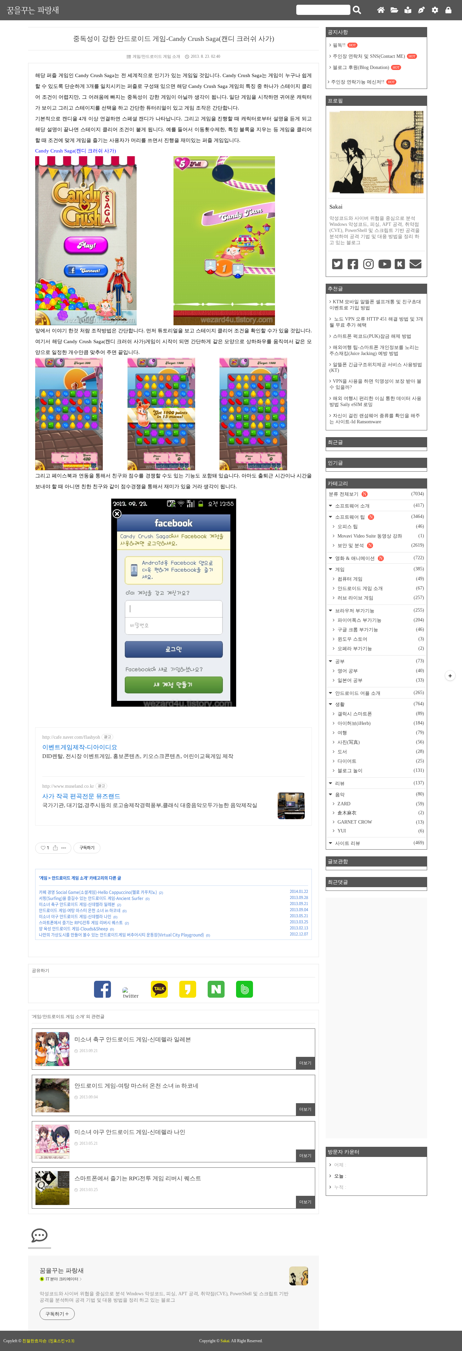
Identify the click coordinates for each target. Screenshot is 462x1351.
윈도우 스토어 (380, 639)
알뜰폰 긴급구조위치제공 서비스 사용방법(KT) (375, 367)
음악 (379, 794)
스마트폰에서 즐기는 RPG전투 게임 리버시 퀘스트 (81, 923)
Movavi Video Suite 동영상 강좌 (380, 536)
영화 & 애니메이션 (379, 558)
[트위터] (130, 993)
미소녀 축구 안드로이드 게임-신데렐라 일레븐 (77, 904)
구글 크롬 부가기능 (380, 629)
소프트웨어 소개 (379, 505)
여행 (380, 732)
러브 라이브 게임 (380, 597)
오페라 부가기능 (380, 648)
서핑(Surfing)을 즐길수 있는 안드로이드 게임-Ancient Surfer (91, 898)
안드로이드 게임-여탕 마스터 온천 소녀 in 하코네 (79, 910)
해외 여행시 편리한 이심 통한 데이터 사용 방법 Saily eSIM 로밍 (375, 401)
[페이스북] (102, 990)
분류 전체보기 (376, 494)
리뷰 (379, 783)
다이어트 (380, 761)
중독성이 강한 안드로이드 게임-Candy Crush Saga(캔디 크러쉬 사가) (173, 38)
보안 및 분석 (380, 545)
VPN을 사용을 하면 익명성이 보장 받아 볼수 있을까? (375, 384)
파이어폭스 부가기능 (380, 620)
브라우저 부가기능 (379, 610)
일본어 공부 (380, 680)
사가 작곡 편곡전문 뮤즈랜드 (81, 796)
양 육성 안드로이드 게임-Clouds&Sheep (73, 929)
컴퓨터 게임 (380, 579)
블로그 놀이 (380, 770)
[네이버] (216, 990)
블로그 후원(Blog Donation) (366, 67)
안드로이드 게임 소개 (69, 878)
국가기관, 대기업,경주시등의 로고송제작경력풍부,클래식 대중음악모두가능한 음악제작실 (149, 805)
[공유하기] (55, 848)
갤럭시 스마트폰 (380, 713)
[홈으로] (381, 10)
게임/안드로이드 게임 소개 (156, 56)
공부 (379, 661)
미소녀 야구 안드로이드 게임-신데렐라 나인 (75, 917)
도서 (380, 751)
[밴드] (244, 990)
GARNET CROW (380, 822)
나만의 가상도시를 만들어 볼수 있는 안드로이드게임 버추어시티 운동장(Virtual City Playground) (121, 935)
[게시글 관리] (64, 848)
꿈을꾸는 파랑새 (33, 10)
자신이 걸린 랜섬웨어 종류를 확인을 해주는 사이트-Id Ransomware (374, 418)
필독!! (344, 45)
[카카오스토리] (187, 990)
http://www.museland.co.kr (68, 786)
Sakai (225, 1340)
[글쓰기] (421, 10)
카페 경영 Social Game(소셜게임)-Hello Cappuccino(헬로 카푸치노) (98, 892)
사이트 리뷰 (379, 843)
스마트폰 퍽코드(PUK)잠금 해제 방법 (372, 336)
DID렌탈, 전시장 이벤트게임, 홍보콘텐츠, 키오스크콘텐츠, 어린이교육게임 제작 (137, 756)
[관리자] (435, 10)
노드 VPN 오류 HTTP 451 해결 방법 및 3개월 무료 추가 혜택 (376, 322)
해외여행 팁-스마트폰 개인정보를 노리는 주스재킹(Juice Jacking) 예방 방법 (374, 350)
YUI (380, 830)
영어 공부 (380, 670)
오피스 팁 (380, 526)
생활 (379, 704)
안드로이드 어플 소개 (379, 693)
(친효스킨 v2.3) (61, 1341)
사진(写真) (380, 742)
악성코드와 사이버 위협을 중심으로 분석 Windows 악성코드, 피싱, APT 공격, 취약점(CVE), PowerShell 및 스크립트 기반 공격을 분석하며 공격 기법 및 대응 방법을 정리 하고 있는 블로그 (164, 1297)
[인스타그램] (368, 264)
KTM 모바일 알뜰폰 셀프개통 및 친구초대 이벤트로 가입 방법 (375, 304)
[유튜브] (384, 264)
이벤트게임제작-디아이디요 (79, 747)
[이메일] (415, 264)
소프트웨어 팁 (379, 517)
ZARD (380, 803)
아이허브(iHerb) (380, 723)
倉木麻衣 (380, 812)
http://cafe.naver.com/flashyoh (71, 737)
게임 (43, 878)
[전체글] (394, 10)
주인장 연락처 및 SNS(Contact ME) (374, 56)
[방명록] (408, 10)
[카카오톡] (159, 990)
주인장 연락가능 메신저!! (363, 82)
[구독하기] (450, 675)
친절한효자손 (34, 1340)
